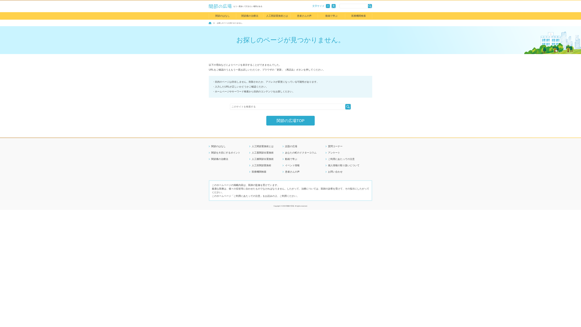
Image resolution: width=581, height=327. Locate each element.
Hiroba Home (210, 23)
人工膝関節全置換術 (263, 159)
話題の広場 (291, 146)
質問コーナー (335, 146)
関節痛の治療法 (249, 16)
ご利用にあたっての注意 (341, 159)
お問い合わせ (335, 171)
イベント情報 (292, 165)
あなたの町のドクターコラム (301, 152)
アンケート (334, 152)
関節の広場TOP (290, 120)
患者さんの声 (304, 16)
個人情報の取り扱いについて (343, 165)
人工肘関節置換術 (261, 165)
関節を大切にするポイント (225, 152)
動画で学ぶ (331, 16)
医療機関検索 (358, 16)
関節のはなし (222, 16)
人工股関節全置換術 (263, 152)
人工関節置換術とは (277, 16)
